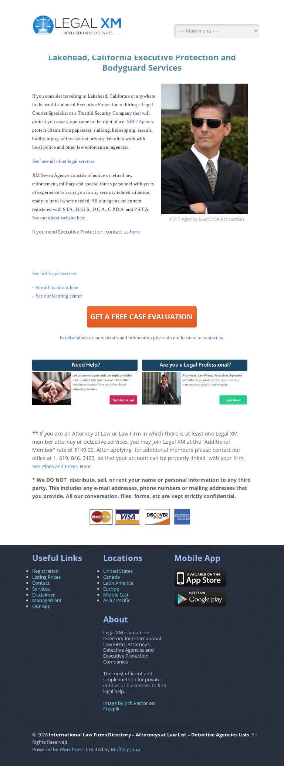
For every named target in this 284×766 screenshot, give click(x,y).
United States (118, 571)
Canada (111, 577)
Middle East (116, 594)
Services (41, 588)
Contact (41, 582)
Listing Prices (46, 577)
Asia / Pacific (116, 600)
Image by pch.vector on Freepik (129, 706)
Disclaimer (43, 594)
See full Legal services (54, 273)
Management (47, 600)
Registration (45, 571)
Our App (41, 606)
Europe (111, 588)
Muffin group (125, 749)
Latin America (118, 582)
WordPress (72, 749)
